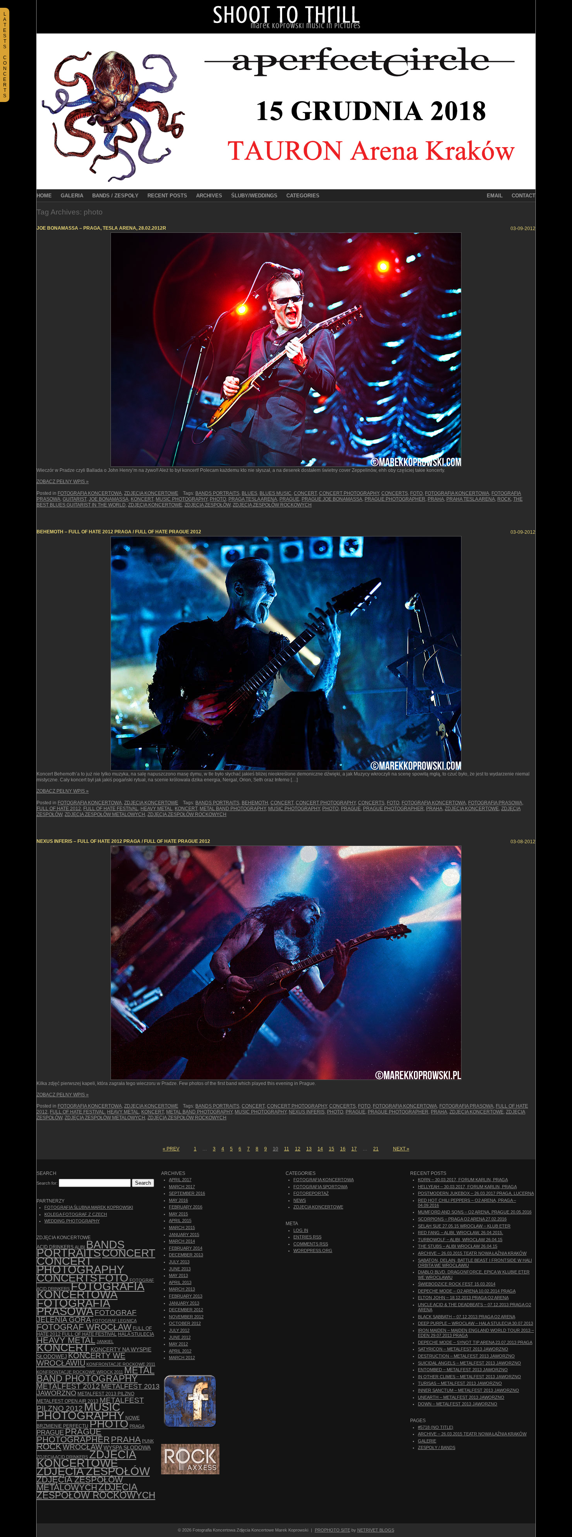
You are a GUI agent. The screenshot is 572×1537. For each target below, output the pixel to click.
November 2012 (186, 1316)
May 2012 (178, 1344)
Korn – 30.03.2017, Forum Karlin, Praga (463, 1179)
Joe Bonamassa (108, 499)
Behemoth (255, 802)
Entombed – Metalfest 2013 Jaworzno (463, 1369)
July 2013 (179, 1261)
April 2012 (180, 1351)
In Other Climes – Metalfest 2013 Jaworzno (469, 1376)
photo (218, 499)
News (299, 1200)
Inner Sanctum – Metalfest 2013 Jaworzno (468, 1390)
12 (297, 1149)
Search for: (47, 1183)
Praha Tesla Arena (470, 499)
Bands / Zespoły (115, 195)
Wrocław (82, 1447)
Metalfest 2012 (68, 1386)
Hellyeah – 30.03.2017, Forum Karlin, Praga (467, 1186)
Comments (310, 1244)
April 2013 (180, 1282)
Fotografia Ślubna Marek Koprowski (88, 1207)
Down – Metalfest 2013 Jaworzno (457, 1404)
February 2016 (185, 1207)
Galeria (72, 195)
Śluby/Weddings (254, 195)
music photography (181, 499)
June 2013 (180, 1268)
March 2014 (182, 1241)
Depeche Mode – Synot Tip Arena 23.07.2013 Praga (475, 1342)
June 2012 (180, 1337)
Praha (436, 499)
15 (331, 1149)
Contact (523, 195)
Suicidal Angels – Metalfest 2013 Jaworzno (469, 1363)
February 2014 (185, 1248)
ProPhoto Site (332, 1530)
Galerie (427, 1441)
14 (320, 1149)
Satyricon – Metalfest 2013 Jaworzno (463, 1349)
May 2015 (178, 1214)
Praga (137, 1426)
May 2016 (178, 1200)
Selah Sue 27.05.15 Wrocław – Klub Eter (464, 1226)
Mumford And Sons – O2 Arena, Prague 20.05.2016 (475, 1212)
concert (305, 493)
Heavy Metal (156, 808)
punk (148, 1441)
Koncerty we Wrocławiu (81, 1359)
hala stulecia (136, 1334)
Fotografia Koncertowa (90, 493)
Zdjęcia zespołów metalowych (105, 814)
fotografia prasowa (495, 802)
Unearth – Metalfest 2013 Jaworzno (461, 1397)
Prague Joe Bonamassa (332, 499)
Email (495, 195)
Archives (209, 195)
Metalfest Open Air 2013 (67, 1401)
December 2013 (186, 1254)
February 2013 (185, 1296)
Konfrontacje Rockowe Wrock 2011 (80, 1372)
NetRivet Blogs (375, 1530)
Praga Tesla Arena (252, 499)
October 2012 (185, 1323)
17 (354, 1149)
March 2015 (182, 1227)
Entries (307, 1237)
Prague (289, 499)
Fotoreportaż (311, 1193)
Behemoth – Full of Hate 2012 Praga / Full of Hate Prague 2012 (119, 532)
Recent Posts (167, 195)
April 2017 (180, 1179)
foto (416, 493)
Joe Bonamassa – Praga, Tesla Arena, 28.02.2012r (101, 228)
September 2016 (187, 1193)
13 (309, 1149)
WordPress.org (312, 1250)
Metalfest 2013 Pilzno (105, 1393)
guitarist (74, 499)
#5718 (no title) (435, 1427)
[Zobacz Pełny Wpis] (286, 349)
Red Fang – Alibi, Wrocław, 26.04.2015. (460, 1232)
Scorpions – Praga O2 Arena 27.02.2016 (462, 1219)
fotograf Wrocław (84, 1327)
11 (286, 1149)
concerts (394, 493)
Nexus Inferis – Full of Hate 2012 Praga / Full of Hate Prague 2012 (123, 841)
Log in (300, 1230)
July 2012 (179, 1330)
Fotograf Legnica (114, 1320)
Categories (302, 195)
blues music (275, 493)
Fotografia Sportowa (320, 1186)
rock (504, 499)
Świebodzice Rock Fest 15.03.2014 (456, 1284)
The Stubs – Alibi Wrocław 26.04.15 (457, 1246)
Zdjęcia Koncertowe (151, 493)
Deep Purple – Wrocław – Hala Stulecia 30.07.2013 (475, 1323)
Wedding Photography (72, 1221)
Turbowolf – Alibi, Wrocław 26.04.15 (460, 1239)
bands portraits (217, 493)
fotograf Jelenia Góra (87, 1316)
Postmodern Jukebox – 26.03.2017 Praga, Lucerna (476, 1193)
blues (249, 493)
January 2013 (184, 1303)
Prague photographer (395, 499)
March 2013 (182, 1289)
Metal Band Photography (233, 808)
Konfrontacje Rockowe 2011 (120, 1364)
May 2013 (178, 1275)
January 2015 (184, 1234)
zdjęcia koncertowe (155, 505)
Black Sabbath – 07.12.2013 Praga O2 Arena (466, 1316)
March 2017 (182, 1186)
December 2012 (186, 1309)
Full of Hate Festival (110, 808)
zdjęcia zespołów (207, 505)
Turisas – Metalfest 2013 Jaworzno (460, 1383)
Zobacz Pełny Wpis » (63, 481)
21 (376, 1149)
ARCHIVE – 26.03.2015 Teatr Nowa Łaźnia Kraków (472, 1253)
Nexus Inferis (307, 1112)
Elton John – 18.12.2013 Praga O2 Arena (463, 1297)
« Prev (171, 1149)
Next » (401, 1149)
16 (343, 1149)
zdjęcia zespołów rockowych (272, 505)
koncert (142, 499)
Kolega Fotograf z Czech (75, 1214)
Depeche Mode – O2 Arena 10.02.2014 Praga (467, 1291)
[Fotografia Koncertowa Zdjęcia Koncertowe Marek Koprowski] (286, 32)
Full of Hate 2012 (59, 808)
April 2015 (180, 1220)
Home (44, 195)
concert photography (349, 493)
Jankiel (105, 1341)
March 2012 (182, 1357)
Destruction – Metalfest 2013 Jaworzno (466, 1356)
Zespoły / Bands (436, 1447)
